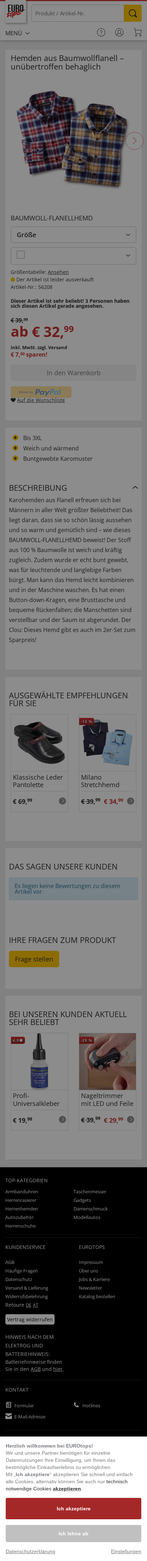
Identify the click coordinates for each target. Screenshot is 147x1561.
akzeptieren (67, 1488)
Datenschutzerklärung (30, 1551)
